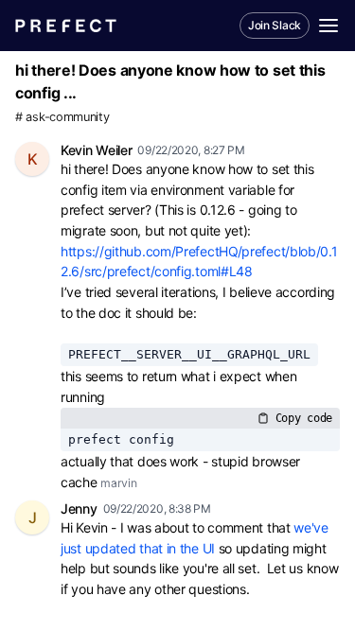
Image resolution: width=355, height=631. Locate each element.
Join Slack (274, 25)
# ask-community (62, 117)
